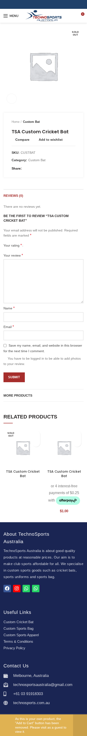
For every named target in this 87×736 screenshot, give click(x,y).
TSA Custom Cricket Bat (23, 473)
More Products (17, 395)
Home (15, 122)
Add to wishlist (51, 139)
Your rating (12, 245)
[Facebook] (41, 4)
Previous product (63, 122)
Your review (13, 255)
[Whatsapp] (26, 588)
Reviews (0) (13, 195)
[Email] (32, 169)
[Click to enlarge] (11, 98)
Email (8, 327)
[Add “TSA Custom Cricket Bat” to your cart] (77, 443)
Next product (73, 122)
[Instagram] (46, 4)
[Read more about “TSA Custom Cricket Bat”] (36, 443)
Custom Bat (31, 122)
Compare (22, 139)
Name (9, 308)
